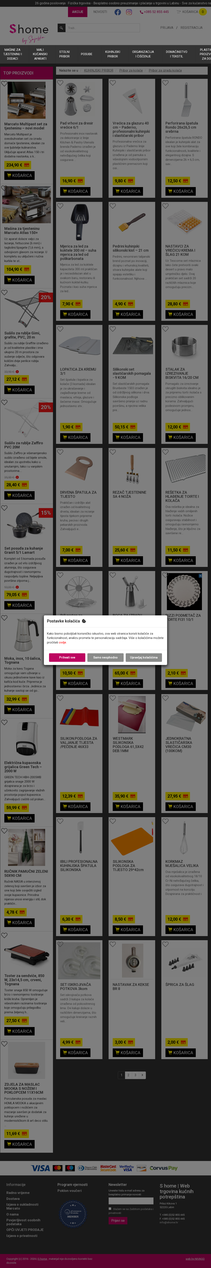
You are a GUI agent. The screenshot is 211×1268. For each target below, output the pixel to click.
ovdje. (63, 642)
